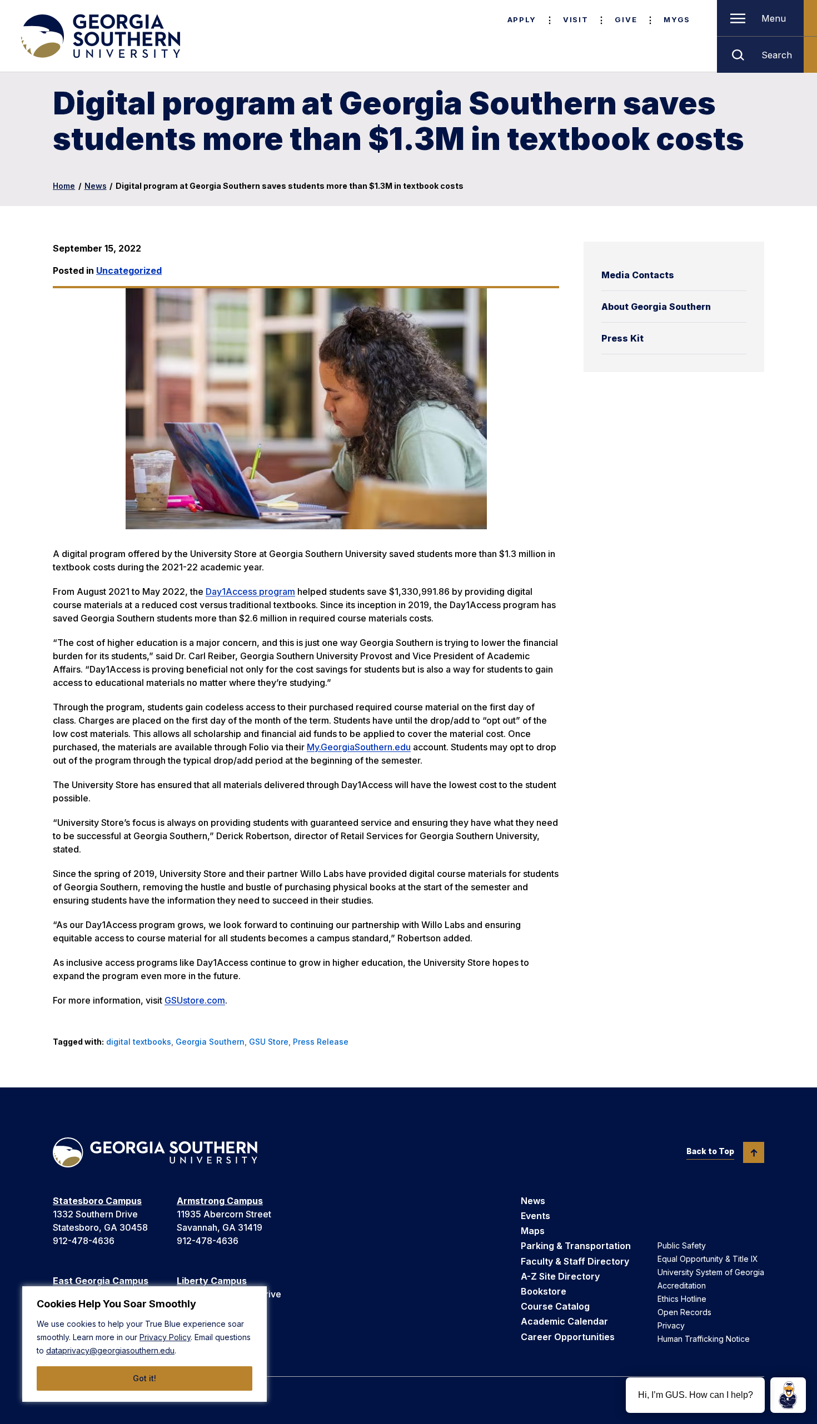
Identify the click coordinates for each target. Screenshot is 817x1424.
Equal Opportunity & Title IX (707, 1258)
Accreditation (681, 1285)
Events (535, 1215)
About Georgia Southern (656, 306)
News (95, 185)
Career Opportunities (568, 1336)
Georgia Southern (210, 1041)
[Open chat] (788, 1395)
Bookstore (543, 1291)
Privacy (671, 1325)
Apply (521, 19)
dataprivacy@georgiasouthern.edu (110, 1350)
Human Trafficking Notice (703, 1338)
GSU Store (268, 1041)
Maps (533, 1230)
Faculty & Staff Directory (575, 1261)
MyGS (677, 19)
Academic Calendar (564, 1321)
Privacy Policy (165, 1337)
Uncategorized (129, 270)
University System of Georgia (710, 1272)
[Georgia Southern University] (99, 36)
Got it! (144, 1378)
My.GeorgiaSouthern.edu (359, 747)
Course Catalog (555, 1306)
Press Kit (622, 338)
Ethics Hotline (681, 1298)
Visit (575, 19)
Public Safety (681, 1245)
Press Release (320, 1041)
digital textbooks (138, 1041)
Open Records (684, 1312)
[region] (144, 1344)
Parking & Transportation (576, 1245)
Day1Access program (250, 591)
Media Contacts (637, 274)
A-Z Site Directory (560, 1276)
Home (64, 185)
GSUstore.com (195, 1000)
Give (626, 19)
